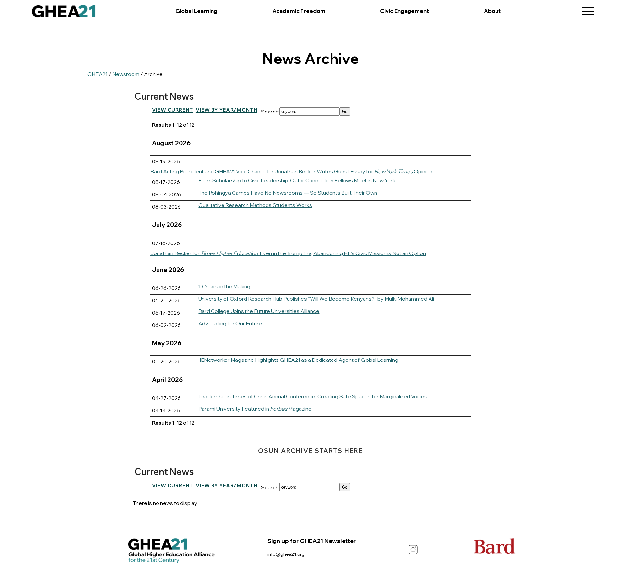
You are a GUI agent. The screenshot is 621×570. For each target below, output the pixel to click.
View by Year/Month (226, 110)
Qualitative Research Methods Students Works (255, 205)
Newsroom (125, 74)
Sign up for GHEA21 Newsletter (311, 540)
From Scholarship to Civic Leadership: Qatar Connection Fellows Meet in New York (296, 180)
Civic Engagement (404, 10)
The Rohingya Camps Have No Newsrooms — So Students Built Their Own (287, 192)
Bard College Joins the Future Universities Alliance (258, 311)
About (492, 10)
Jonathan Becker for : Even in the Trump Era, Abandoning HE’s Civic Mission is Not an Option (288, 253)
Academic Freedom (298, 10)
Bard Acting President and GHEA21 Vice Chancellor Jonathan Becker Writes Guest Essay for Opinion (291, 171)
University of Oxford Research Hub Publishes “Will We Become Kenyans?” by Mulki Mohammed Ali (316, 299)
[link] (63, 13)
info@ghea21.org (286, 554)
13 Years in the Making (224, 286)
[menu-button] (588, 9)
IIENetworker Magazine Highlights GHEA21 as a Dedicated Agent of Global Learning (298, 360)
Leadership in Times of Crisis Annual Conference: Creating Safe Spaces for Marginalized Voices (312, 396)
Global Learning (196, 10)
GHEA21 (97, 74)
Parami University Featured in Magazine (254, 408)
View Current (172, 110)
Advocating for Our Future (230, 323)
